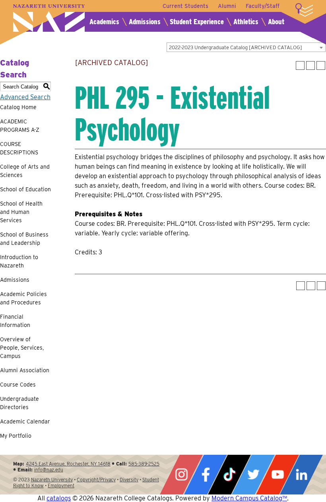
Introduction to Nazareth (19, 261)
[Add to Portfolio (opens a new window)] (300, 65)
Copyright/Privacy (96, 480)
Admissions (145, 21)
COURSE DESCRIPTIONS (19, 148)
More (304, 10)
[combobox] (246, 47)
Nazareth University (49, 18)
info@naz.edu (48, 470)
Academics (104, 21)
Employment (61, 486)
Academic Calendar (25, 421)
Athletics (245, 21)
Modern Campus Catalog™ (249, 498)
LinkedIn (301, 474)
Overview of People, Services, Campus (22, 347)
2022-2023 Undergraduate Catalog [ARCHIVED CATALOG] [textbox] (235, 47)
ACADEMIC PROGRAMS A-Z (19, 125)
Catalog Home (18, 107)
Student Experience (197, 21)
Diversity (129, 480)
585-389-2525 (143, 464)
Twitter (253, 474)
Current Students (185, 6)
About (276, 21)
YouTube (277, 474)
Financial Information (15, 321)
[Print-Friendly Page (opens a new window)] (310, 65)
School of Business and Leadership (24, 238)
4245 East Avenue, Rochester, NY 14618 (68, 464)
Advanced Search (25, 97)
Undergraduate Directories (19, 403)
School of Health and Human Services (21, 211)
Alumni (227, 6)
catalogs (59, 498)
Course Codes (18, 384)
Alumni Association (24, 370)
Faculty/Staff (262, 6)
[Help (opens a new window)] (320, 65)
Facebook (205, 474)
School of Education (25, 189)
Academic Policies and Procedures (23, 298)
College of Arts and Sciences (25, 170)
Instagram (181, 474)
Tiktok (229, 474)
